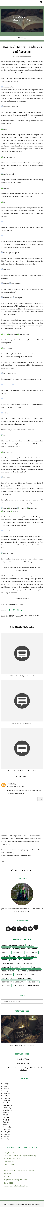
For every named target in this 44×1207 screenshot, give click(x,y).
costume (21, 956)
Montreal (10, 617)
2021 (5, 1089)
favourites (29, 975)
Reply (40, 799)
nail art (30, 945)
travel (19, 617)
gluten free (18, 952)
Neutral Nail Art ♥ (22, 1064)
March (5, 1125)
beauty (13, 960)
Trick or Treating (9, 1164)
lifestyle (6, 952)
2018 (5, 1096)
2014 (5, 1134)
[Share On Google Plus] (22, 610)
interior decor (35, 971)
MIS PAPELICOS (8, 1183)
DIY (20, 960)
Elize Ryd (18, 975)
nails (4, 945)
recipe (35, 952)
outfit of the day (16, 945)
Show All (40, 1189)
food (30, 615)
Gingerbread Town (22, 1059)
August (5, 1113)
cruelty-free (7, 963)
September (6, 1110)
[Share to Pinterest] (18, 610)
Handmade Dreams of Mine (16, 1204)
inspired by (27, 963)
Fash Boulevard (8, 1162)
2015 (5, 1132)
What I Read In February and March (22, 1045)
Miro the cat (33, 982)
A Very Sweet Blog (9, 1153)
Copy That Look (24, 978)
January (5, 1129)
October (5, 1108)
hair (14, 986)
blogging (6, 986)
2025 (5, 1084)
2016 (5, 1101)
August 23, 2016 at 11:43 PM (15, 787)
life (28, 952)
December (6, 1103)
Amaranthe (21, 971)
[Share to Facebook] (9, 610)
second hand (7, 982)
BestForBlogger (36, 1204)
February (6, 1127)
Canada (11, 615)
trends (5, 978)
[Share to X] (14, 610)
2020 (5, 1091)
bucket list (7, 975)
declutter (26, 967)
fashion (5, 967)
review (5, 956)
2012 (5, 1139)
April (4, 1122)
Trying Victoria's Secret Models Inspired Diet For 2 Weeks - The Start (23, 1069)
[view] (3, 236)
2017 (5, 1098)
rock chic (6, 949)
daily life (31, 956)
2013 (5, 1136)
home (18, 963)
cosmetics (28, 960)
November (6, 1105)
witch (13, 978)
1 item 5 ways (20, 982)
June (4, 1117)
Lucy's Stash (7, 1168)
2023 (5, 1086)
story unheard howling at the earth (15, 1180)
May (4, 1120)
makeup (16, 949)
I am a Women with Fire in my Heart (15, 1186)
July (4, 1115)
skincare (36, 967)
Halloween (32, 949)
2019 (5, 1093)
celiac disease (21, 615)
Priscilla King (11, 784)
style (12, 956)
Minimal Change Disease (29, 986)
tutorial (15, 967)
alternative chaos (9, 1177)
